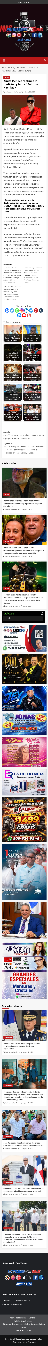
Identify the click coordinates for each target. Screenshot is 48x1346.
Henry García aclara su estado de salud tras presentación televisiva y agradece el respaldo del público (22, 503)
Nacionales (8, 1037)
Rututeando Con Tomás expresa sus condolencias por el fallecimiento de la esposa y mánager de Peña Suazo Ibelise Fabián (23, 550)
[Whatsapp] (17, 310)
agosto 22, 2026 (28, 1052)
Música (7, 77)
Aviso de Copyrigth (24, 1330)
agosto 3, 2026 (27, 557)
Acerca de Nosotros (18, 1317)
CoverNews (17, 1342)
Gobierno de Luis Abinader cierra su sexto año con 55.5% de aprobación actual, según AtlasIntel (24, 1190)
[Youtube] (24, 315)
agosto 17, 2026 (28, 1103)
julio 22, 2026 (27, 606)
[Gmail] (29, 315)
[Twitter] (12, 310)
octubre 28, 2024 (29, 92)
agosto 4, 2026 (27, 510)
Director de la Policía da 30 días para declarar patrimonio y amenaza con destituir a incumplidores (21, 1046)
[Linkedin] (26, 310)
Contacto (33, 1317)
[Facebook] (7, 310)
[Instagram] (21, 310)
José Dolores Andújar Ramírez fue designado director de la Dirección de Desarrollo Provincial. (23, 1144)
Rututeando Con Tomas (13, 92)
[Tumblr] (41, 310)
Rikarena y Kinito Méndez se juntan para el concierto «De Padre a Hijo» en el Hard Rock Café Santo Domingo (12, 273)
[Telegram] (31, 310)
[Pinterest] (36, 310)
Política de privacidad (23, 1321)
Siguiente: (23, 448)
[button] (4, 60)
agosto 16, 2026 (28, 1149)
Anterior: (23, 435)
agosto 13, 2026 (28, 1194)
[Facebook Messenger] (19, 315)
